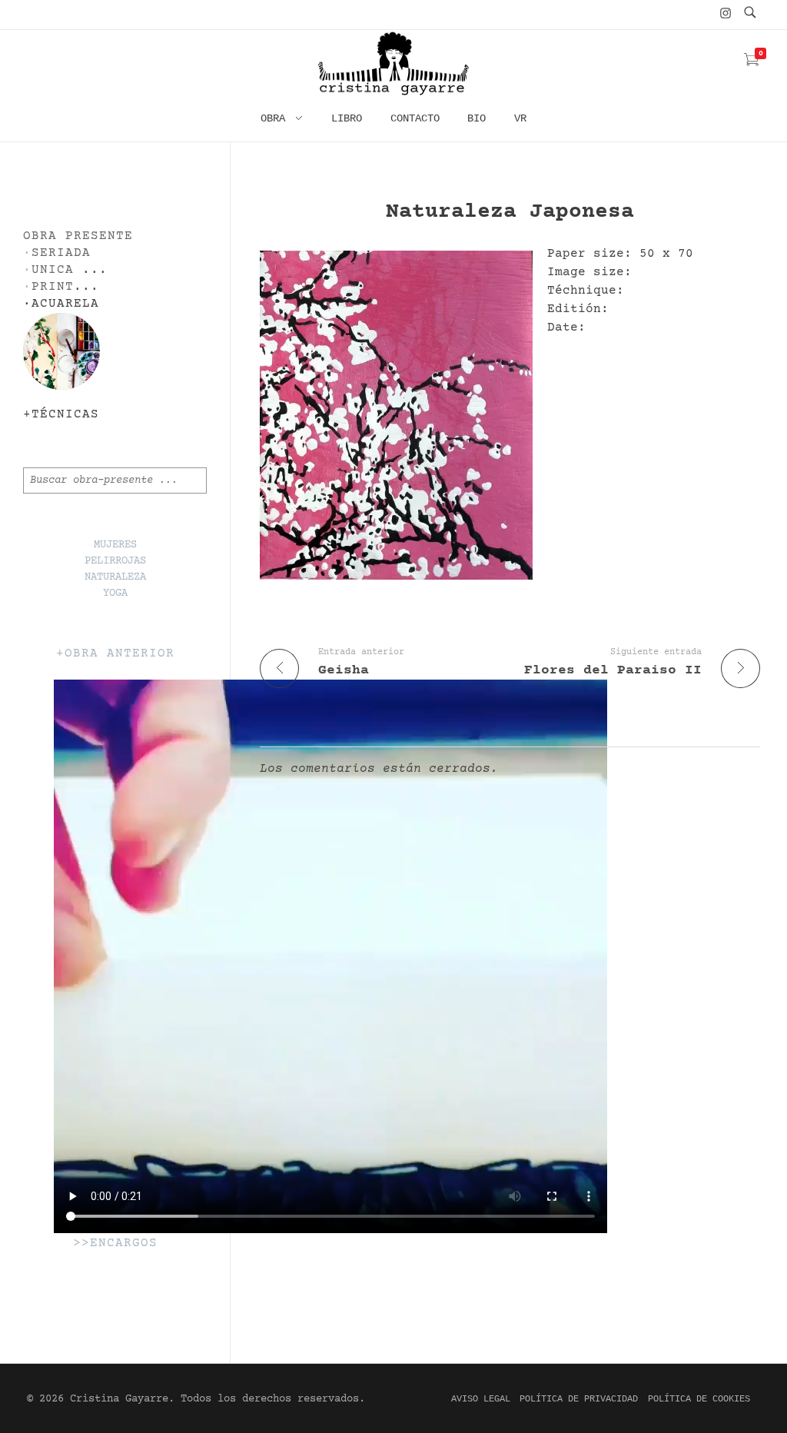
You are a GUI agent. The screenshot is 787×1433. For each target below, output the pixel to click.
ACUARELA (65, 304)
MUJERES (115, 545)
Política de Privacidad (579, 1399)
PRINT (53, 287)
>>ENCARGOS (115, 1243)
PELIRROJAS (115, 561)
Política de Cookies (699, 1399)
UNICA (53, 270)
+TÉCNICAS (61, 414)
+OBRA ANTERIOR (115, 653)
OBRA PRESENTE (78, 236)
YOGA (115, 593)
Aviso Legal (480, 1399)
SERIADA (61, 253)
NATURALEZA (115, 577)
